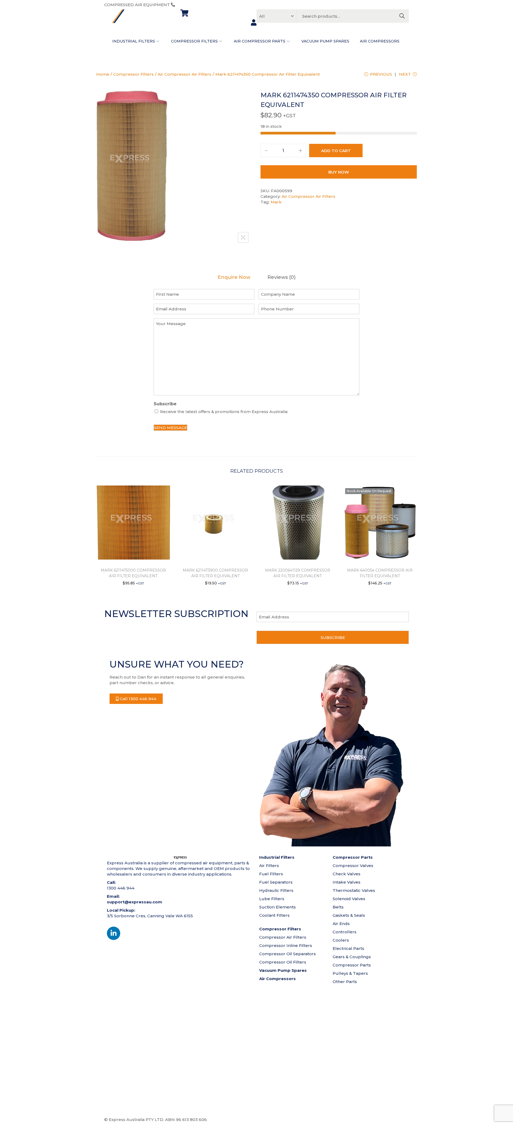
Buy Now (338, 172)
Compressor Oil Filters (282, 962)
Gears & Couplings (352, 956)
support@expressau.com (134, 901)
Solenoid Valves (349, 898)
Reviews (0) (281, 277)
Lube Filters (271, 898)
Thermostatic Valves (354, 890)
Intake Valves (346, 882)
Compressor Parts (352, 965)
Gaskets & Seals (349, 915)
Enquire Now (234, 277)
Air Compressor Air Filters (184, 74)
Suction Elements (277, 907)
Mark (276, 202)
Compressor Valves (353, 865)
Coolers (341, 940)
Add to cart (336, 150)
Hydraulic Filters (276, 890)
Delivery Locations (275, 1119)
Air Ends (341, 923)
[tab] (234, 277)
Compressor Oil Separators (287, 953)
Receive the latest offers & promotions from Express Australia (223, 411)
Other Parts (345, 981)
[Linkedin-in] (113, 933)
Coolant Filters (274, 915)
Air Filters (269, 865)
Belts (338, 907)
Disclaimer (310, 1119)
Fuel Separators (276, 882)
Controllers (344, 931)
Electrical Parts (348, 948)
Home (102, 74)
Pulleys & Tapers (350, 973)
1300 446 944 (190, 4)
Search (402, 16)
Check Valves (346, 873)
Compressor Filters (133, 74)
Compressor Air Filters (282, 937)
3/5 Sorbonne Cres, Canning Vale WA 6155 (150, 915)
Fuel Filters (271, 873)
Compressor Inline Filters (285, 945)
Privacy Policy (339, 1119)
